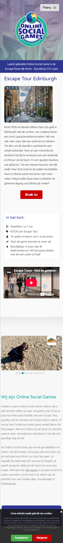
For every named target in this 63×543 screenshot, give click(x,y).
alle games (32, 470)
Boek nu (31, 195)
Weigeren (42, 537)
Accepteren (21, 537)
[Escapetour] (31, 45)
